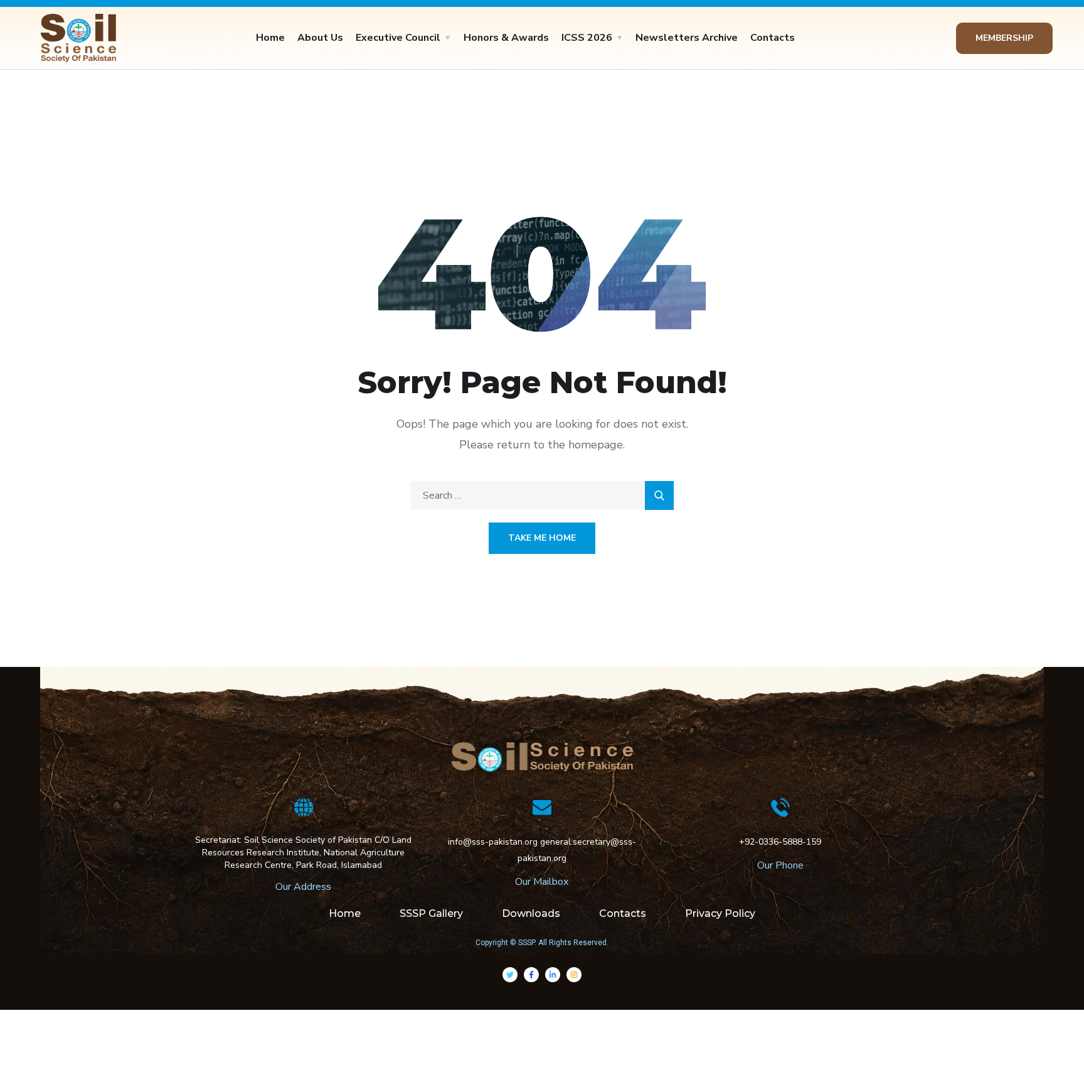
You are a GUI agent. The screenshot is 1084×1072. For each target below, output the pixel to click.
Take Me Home (542, 538)
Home (270, 38)
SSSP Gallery (431, 913)
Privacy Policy (720, 913)
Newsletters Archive (686, 38)
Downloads (531, 913)
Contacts (772, 38)
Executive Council (398, 38)
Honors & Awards (506, 38)
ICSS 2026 (586, 38)
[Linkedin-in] (552, 974)
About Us (320, 38)
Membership (1004, 38)
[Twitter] (510, 974)
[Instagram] (574, 974)
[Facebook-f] (531, 974)
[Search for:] (542, 495)
